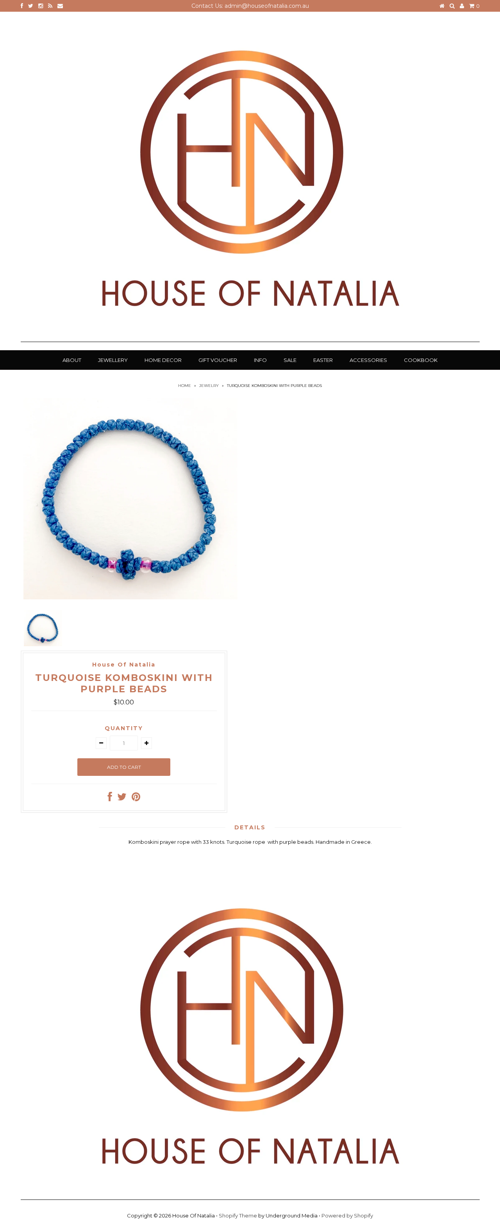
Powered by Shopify (347, 1215)
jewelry (209, 385)
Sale (290, 360)
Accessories (368, 360)
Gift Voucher (217, 360)
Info (260, 360)
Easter (323, 360)
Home (184, 385)
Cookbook (421, 360)
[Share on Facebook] (110, 798)
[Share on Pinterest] (136, 798)
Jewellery (113, 360)
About (71, 360)
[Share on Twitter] (122, 798)
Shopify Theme (238, 1215)
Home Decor (163, 360)
